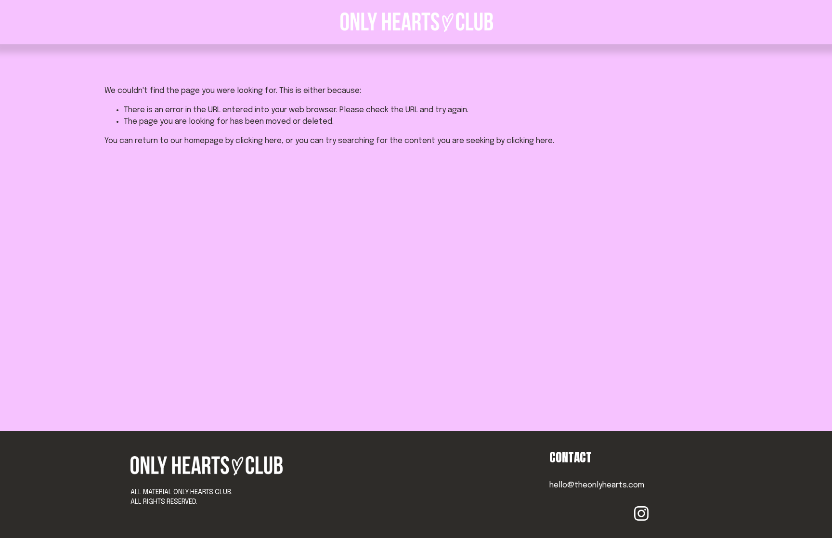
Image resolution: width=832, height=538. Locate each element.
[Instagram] (641, 513)
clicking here (258, 141)
